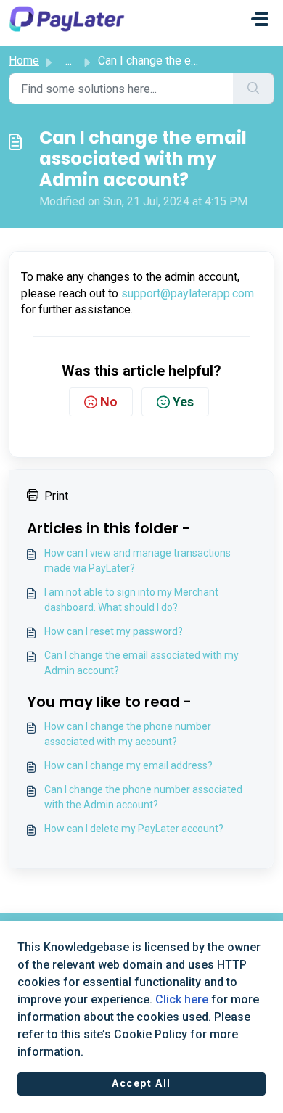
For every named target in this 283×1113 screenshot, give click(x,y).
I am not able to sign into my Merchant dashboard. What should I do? (131, 599)
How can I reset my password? (113, 631)
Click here (181, 999)
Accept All (141, 1083)
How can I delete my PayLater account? (133, 828)
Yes (183, 401)
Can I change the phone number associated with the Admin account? (143, 797)
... (68, 60)
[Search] (253, 88)
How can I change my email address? (128, 765)
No (109, 401)
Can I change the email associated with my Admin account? (141, 662)
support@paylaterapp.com (187, 293)
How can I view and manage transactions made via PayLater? (137, 560)
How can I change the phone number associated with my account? (127, 733)
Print (56, 496)
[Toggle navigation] (259, 19)
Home (24, 60)
